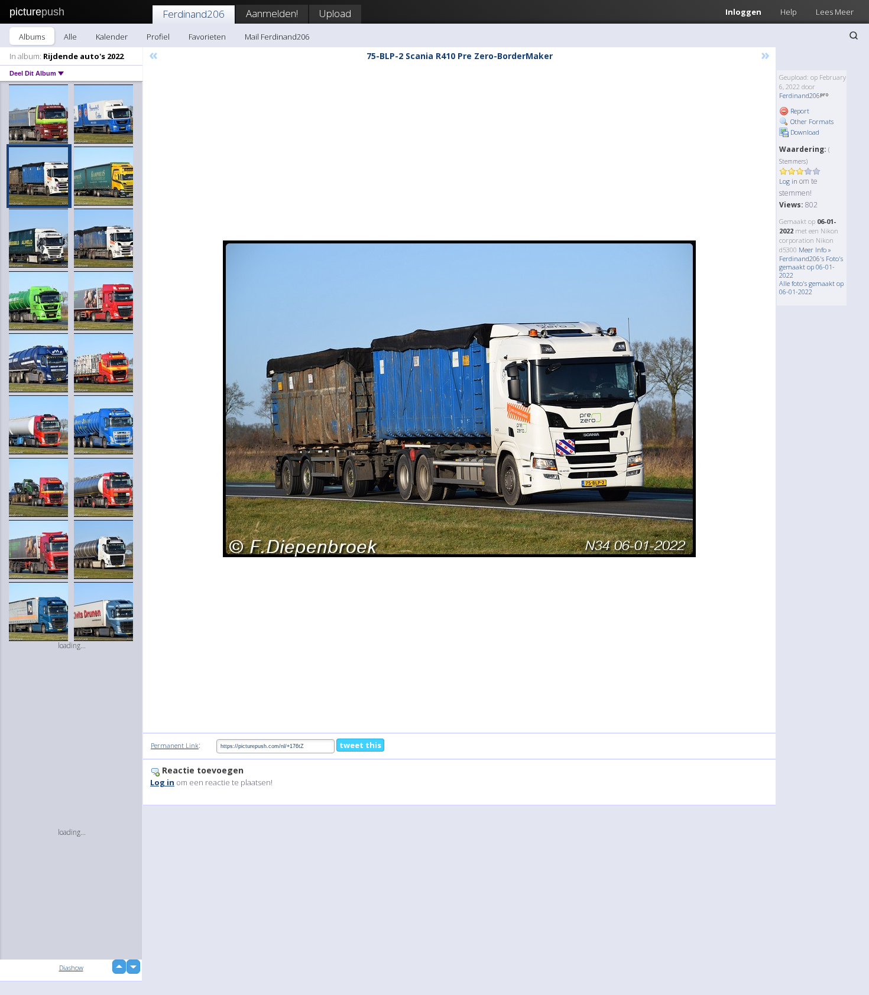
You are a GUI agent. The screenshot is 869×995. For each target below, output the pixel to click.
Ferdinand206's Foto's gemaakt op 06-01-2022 (811, 266)
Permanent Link (175, 745)
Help (788, 11)
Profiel (158, 36)
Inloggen (743, 11)
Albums (32, 36)
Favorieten (207, 36)
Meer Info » (815, 249)
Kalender (112, 36)
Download (804, 132)
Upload (335, 13)
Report (799, 110)
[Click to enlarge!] (459, 398)
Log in (788, 181)
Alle (70, 36)
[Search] (853, 35)
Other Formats (811, 121)
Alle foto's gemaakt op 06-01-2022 (811, 287)
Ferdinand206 (194, 14)
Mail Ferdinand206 (277, 36)
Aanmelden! (272, 13)
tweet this (360, 745)
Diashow (71, 967)
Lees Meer (835, 11)
